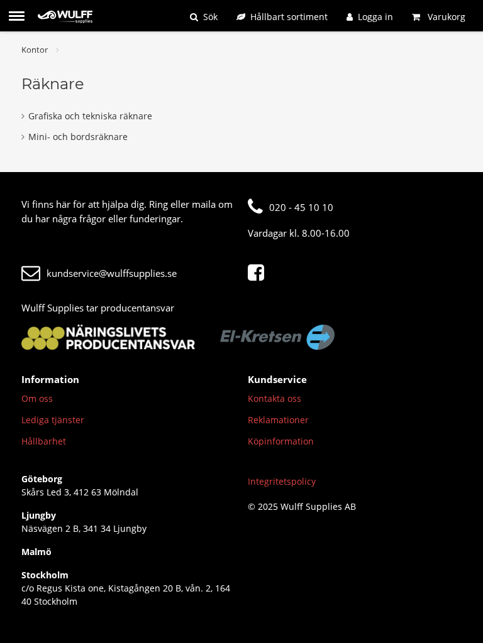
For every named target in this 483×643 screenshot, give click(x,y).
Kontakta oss (274, 398)
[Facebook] (259, 273)
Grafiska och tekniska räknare (90, 116)
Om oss (37, 398)
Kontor (34, 49)
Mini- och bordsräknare (78, 137)
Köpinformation (281, 441)
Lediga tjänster (52, 420)
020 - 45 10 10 (301, 207)
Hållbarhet (43, 441)
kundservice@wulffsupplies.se (112, 273)
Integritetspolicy (282, 481)
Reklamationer (278, 420)
